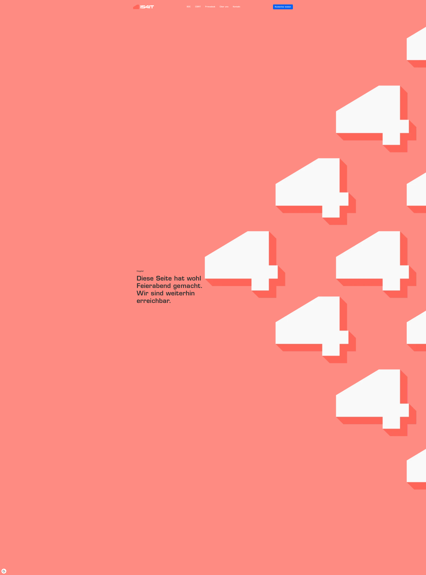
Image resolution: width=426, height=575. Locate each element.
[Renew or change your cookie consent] (3, 571)
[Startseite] (143, 7)
